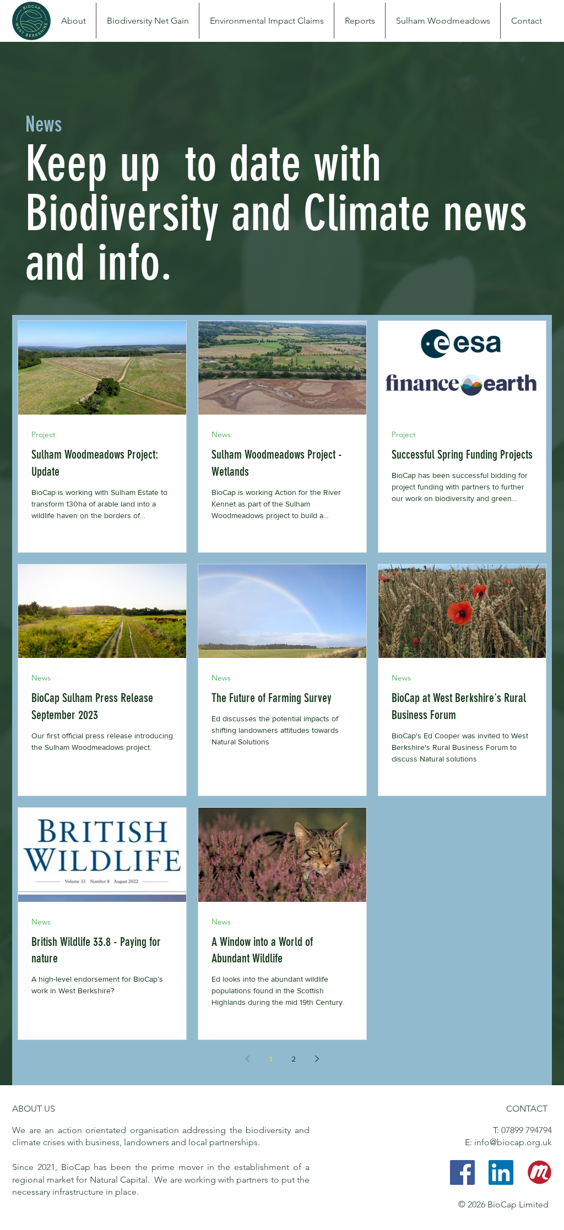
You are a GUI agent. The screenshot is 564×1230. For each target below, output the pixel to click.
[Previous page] (247, 1059)
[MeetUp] (539, 1172)
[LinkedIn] (501, 1172)
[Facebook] (462, 1172)
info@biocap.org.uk (513, 1142)
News (221, 434)
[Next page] (317, 1059)
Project (43, 434)
